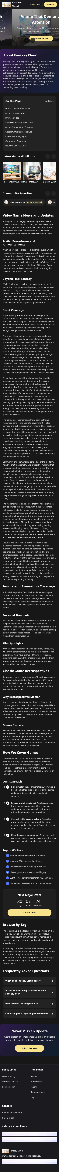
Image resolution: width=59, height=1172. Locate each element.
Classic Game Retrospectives (18, 131)
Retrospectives (38, 1092)
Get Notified (29, 912)
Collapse (49, 100)
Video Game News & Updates (19, 122)
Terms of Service (10, 1081)
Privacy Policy (8, 1076)
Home (34, 1076)
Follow (50, 4)
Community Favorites (15, 141)
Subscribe (35, 4)
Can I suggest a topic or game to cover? (26, 1013)
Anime (34, 1086)
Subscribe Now (29, 1048)
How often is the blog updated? (22, 1003)
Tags (33, 1097)
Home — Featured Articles (17, 108)
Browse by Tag (12, 117)
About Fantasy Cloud (15, 113)
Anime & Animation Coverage (19, 127)
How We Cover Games (15, 145)
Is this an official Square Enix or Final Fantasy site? (25, 992)
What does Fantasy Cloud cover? (23, 980)
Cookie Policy (8, 1086)
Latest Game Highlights (16, 136)
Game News (37, 1081)
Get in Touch (8, 1117)
